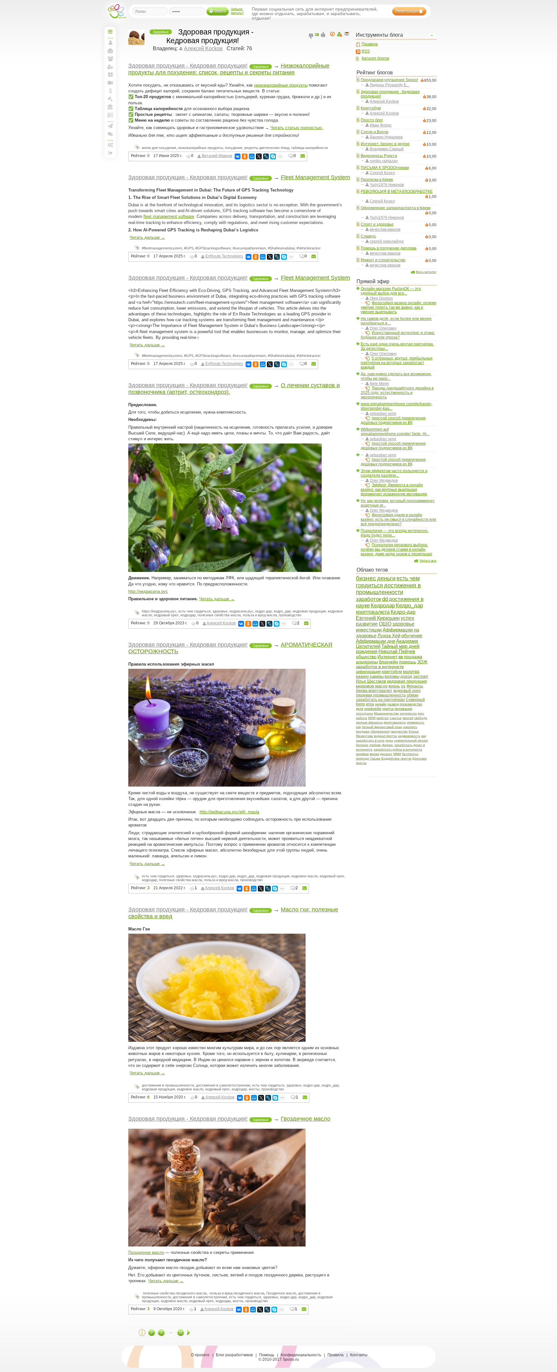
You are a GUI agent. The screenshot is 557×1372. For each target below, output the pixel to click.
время (374, 754)
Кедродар (383, 605)
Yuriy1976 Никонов (387, 184)
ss (403, 686)
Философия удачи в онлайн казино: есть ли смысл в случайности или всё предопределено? (398, 519)
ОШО (385, 624)
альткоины (367, 661)
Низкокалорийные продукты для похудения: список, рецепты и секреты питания (228, 69)
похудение (233, 148)
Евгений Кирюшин (378, 618)
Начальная (110, 31)
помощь (407, 661)
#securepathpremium (249, 248)
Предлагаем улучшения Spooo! (389, 80)
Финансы (414, 686)
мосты (254, 1089)
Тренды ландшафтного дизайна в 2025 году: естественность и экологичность (397, 392)
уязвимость (415, 722)
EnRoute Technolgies (224, 256)
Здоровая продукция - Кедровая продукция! (210, 36)
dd (385, 599)
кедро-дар (263, 611)
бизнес (366, 578)
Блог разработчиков (234, 1355)
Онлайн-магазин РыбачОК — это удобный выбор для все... (391, 290)
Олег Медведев (384, 480)
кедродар (188, 615)
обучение (411, 635)
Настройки (110, 144)
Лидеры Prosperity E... (389, 85)
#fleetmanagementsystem (162, 248)
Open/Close (432, 35)
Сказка (375, 758)
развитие (367, 624)
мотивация (403, 709)
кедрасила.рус (241, 611)
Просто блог (372, 120)
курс (421, 713)
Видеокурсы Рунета (379, 156)
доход (406, 676)
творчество (399, 731)
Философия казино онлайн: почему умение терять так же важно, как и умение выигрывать (398, 307)
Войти (220, 11)
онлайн (380, 704)
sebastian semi (383, 413)
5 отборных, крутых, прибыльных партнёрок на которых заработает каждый (397, 362)
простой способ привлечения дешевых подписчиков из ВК (393, 420)
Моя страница (110, 42)
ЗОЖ (422, 661)
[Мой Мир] (252, 156)
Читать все (427, 560)
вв (400, 656)
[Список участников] (340, 34)
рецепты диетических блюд (266, 148)
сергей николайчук (387, 241)
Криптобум (371, 108)
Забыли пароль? (237, 10)
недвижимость (409, 736)
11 (181, 1332)
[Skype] (273, 156)
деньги (386, 578)
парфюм (362, 754)
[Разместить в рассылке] (303, 156)
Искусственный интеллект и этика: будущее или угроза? (398, 335)
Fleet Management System (315, 177)
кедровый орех (407, 690)
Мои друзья (110, 58)
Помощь (266, 1355)
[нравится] (324, 36)
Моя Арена (110, 106)
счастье (396, 718)
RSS (366, 51)
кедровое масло (371, 686)
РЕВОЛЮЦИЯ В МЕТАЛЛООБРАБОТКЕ (397, 191)
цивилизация (368, 671)
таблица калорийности (309, 148)
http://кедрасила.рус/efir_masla (229, 811)
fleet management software (168, 216)
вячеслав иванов (385, 229)
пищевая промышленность (381, 695)
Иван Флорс (381, 125)
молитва (411, 671)
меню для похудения (159, 148)
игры (389, 740)
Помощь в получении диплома (388, 248)
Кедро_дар (409, 605)
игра (370, 704)
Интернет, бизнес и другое (385, 144)
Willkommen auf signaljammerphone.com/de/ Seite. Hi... (395, 431)
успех (407, 618)
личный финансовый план (382, 727)
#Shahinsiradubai (281, 248)
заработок (368, 599)
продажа (413, 656)
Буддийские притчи (396, 758)
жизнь (394, 686)
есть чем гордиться (194, 611)
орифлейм (372, 709)
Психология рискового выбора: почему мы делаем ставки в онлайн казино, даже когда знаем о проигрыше (396, 549)
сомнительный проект (411, 740)
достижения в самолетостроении (223, 1085)
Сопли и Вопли (374, 132)
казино (362, 676)
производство (411, 704)
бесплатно (410, 754)
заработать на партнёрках (380, 699)
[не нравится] (312, 36)
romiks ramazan (384, 161)
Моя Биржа (110, 98)
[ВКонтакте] (237, 156)
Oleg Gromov (381, 298)
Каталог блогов (375, 58)
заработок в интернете (380, 666)
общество (366, 656)
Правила (370, 44)
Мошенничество (386, 713)
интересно (408, 713)
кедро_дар (282, 611)
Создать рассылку (110, 125)
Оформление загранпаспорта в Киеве (396, 208)
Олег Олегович (383, 328)
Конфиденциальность (301, 1355)
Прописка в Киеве (377, 179)
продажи (362, 731)
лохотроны (364, 713)
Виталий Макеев (217, 156)
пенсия (408, 718)
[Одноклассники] (245, 156)
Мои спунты (110, 90)
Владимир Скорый (387, 149)
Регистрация (407, 11)
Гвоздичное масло (305, 1118)
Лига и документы (110, 114)
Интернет (387, 656)
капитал (382, 718)
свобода (420, 718)
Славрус (368, 236)
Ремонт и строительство (383, 260)
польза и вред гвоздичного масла (236, 1293)
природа (362, 758)
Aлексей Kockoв (384, 101)
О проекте (200, 1355)
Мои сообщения (110, 50)
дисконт (386, 754)
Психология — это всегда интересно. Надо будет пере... (394, 532)
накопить (410, 727)
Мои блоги (110, 74)
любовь (375, 745)
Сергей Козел (382, 173)
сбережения (379, 731)
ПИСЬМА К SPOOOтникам (385, 167)
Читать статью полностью (296, 127)
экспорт (420, 676)
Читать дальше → (147, 237)
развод (393, 704)
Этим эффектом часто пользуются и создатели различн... (394, 473)
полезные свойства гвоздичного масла (174, 1293)
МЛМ (372, 718)
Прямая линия (110, 82)
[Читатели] (347, 34)
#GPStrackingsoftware (213, 248)
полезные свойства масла (219, 615)
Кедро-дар (403, 612)
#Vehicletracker (309, 248)
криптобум (392, 671)
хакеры (377, 676)
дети (359, 709)
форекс (387, 745)
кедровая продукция (407, 681)
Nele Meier (379, 383)
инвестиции (369, 629)
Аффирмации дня (375, 641)
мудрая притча (385, 736)
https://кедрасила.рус (159, 611)
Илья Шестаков (371, 681)
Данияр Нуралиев (386, 137)
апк (358, 727)
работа (361, 718)
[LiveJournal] (266, 156)
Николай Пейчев (396, 651)
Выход (110, 152)
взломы (392, 676)
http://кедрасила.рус (148, 591)
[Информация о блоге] (333, 34)
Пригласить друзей (110, 66)
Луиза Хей (388, 635)
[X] (259, 156)
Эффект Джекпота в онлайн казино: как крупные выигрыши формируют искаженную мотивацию (394, 489)
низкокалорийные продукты (281, 85)
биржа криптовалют (374, 690)
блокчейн (388, 661)
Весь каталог (426, 272)
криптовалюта (373, 612)
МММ (397, 754)
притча (388, 709)
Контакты (358, 1355)
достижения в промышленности (388, 588)
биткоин (362, 745)
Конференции (110, 133)
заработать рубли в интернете (398, 749)
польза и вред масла (260, 615)
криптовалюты (395, 722)
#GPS (188, 248)
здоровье (403, 624)
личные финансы (369, 722)
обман (412, 695)
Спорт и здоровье (377, 224)
